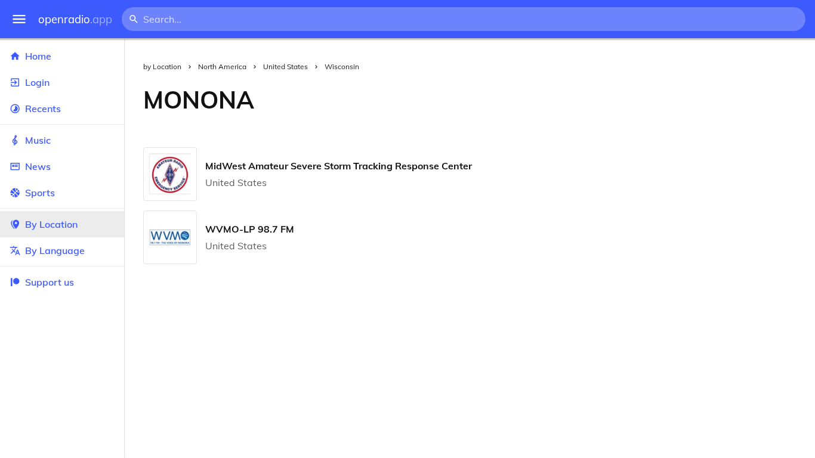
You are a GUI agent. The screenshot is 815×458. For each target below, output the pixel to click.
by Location (162, 66)
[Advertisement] (544, 99)
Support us (49, 282)
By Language (55, 250)
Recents (43, 108)
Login (37, 82)
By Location (51, 224)
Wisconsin (342, 66)
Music (38, 140)
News (38, 166)
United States (285, 66)
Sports (40, 193)
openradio (75, 19)
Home (38, 56)
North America (222, 66)
